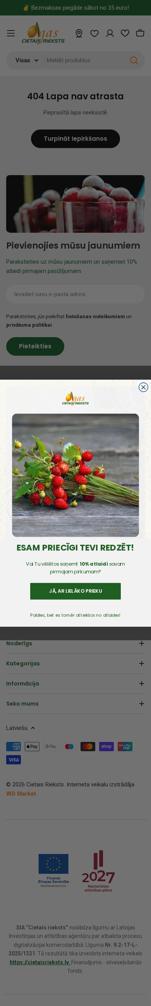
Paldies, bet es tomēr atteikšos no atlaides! (75, 615)
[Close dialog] (143, 387)
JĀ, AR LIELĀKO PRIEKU (75, 590)
